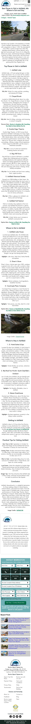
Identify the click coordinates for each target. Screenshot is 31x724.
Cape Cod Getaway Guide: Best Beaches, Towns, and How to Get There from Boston (18, 640)
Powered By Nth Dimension (17, 722)
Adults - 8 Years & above (7, 589)
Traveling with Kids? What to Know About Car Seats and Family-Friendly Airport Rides (19, 626)
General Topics (11, 17)
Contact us (19, 694)
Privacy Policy (7, 685)
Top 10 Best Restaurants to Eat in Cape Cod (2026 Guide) (18, 632)
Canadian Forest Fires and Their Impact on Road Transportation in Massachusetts (18, 646)
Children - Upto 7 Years (22, 589)
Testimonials (7, 687)
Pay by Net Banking (19, 688)
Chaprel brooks (20, 336)
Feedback (6, 697)
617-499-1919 (24, 1)
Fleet (17, 699)
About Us (6, 694)
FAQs (17, 685)
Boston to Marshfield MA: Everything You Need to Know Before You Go (18, 309)
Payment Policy (8, 681)
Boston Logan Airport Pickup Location (8, 700)
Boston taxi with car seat (20, 677)
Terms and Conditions (19, 681)
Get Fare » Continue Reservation (15, 602)
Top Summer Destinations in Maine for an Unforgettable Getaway (17, 653)
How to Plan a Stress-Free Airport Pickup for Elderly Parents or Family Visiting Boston (18, 620)
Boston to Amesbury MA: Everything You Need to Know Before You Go (18, 125)
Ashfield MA (20, 510)
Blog (17, 697)
